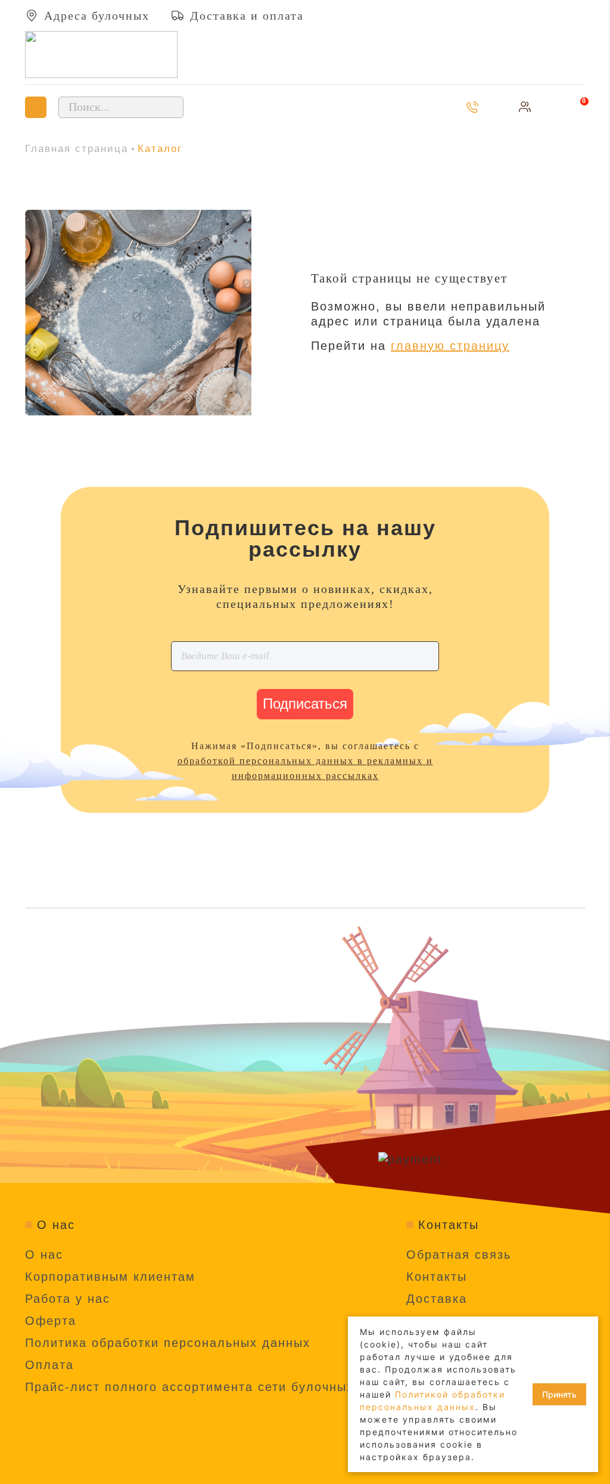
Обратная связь (458, 1254)
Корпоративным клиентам (110, 1276)
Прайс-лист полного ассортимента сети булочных (189, 1386)
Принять (559, 1394)
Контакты (436, 1276)
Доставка (436, 1298)
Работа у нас (67, 1298)
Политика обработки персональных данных (167, 1342)
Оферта (50, 1320)
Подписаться (305, 704)
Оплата (49, 1364)
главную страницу (450, 345)
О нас (44, 1254)
